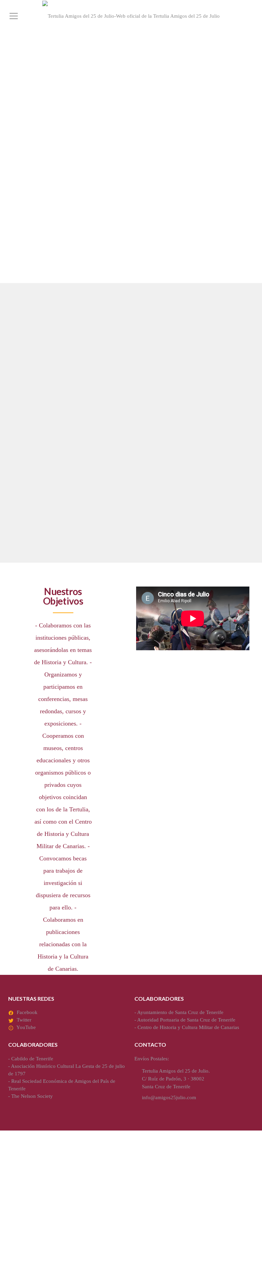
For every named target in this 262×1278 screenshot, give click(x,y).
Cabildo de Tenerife (32, 1058)
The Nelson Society (32, 1096)
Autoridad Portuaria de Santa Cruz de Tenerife (186, 1020)
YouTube (26, 1027)
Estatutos (157, 375)
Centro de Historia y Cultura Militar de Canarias (188, 1027)
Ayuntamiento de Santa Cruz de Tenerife (180, 1012)
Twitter (24, 1020)
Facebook (27, 1012)
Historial (29, 472)
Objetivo (28, 375)
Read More (24, 439)
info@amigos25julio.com (169, 1097)
